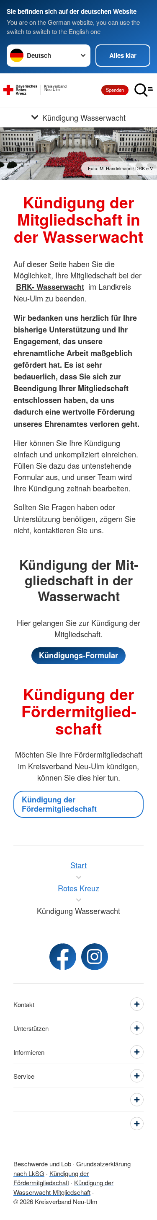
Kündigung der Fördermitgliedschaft (59, 804)
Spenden (115, 89)
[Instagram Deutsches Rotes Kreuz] (94, 956)
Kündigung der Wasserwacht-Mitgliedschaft (63, 1187)
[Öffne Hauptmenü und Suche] (144, 90)
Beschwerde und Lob (42, 1163)
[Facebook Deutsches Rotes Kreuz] (62, 956)
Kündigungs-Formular (78, 655)
